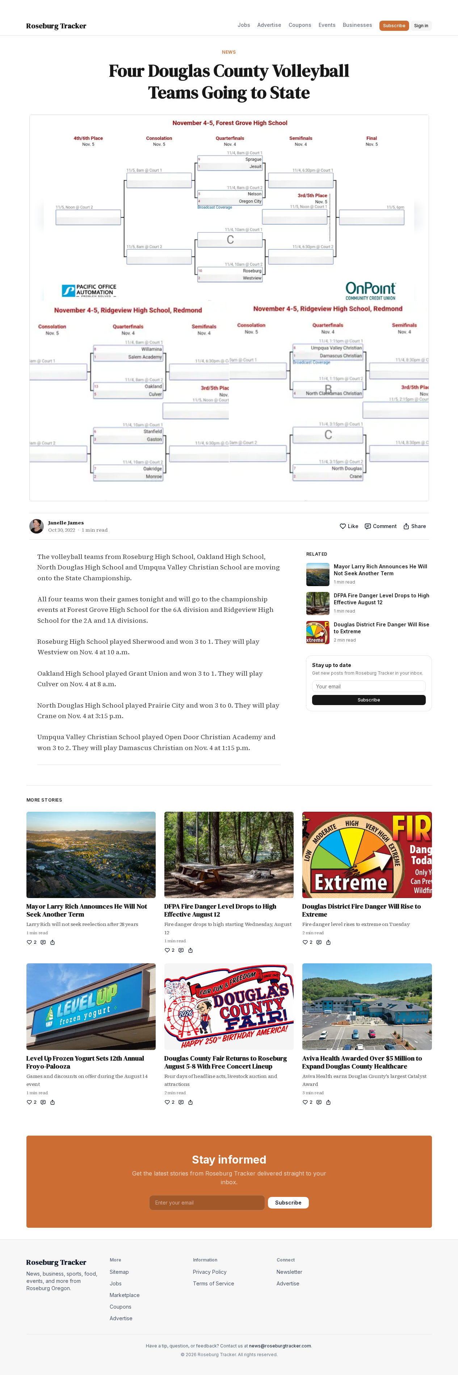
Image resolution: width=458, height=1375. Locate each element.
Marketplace (125, 1295)
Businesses (357, 25)
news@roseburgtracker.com (280, 1346)
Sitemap (119, 1272)
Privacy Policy (210, 1272)
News (229, 52)
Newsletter (289, 1272)
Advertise (269, 25)
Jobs (244, 25)
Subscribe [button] (394, 25)
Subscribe (369, 700)
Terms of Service (213, 1283)
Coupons (300, 25)
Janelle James (66, 522)
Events (327, 25)
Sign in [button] (421, 25)
